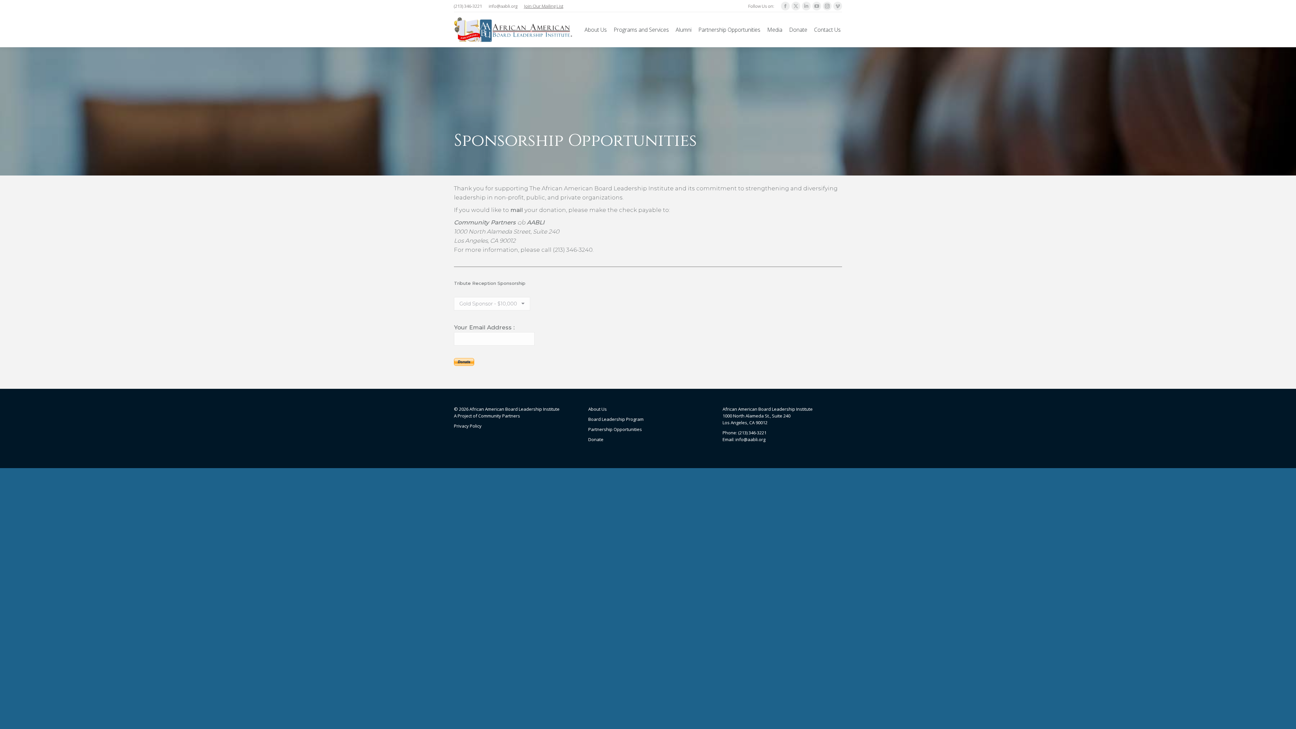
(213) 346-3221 (468, 6)
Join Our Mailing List (543, 6)
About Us (597, 409)
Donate (595, 439)
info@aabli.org (503, 6)
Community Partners (499, 416)
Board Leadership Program (616, 419)
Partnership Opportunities (615, 429)
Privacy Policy (468, 426)
